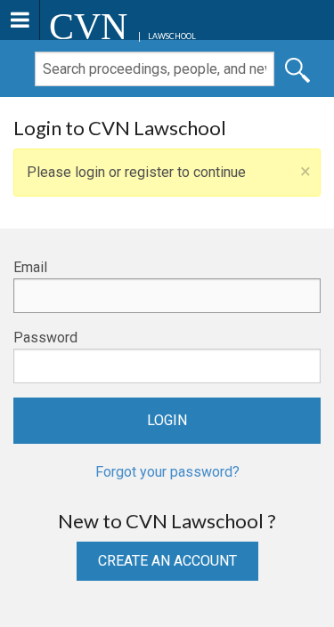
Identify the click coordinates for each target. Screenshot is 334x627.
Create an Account (167, 560)
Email (30, 267)
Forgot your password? (167, 471)
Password (45, 337)
